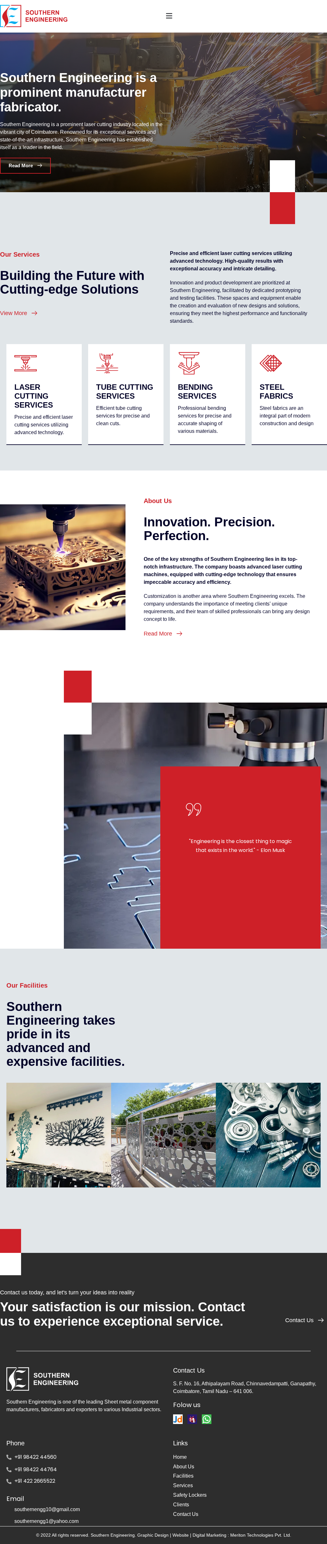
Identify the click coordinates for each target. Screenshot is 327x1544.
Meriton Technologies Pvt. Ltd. (260, 1535)
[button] (245, 16)
